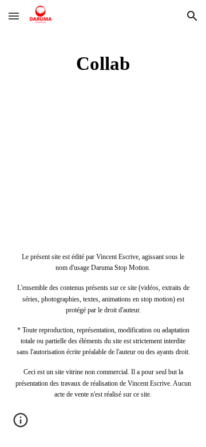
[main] (103, 63)
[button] (13, 16)
